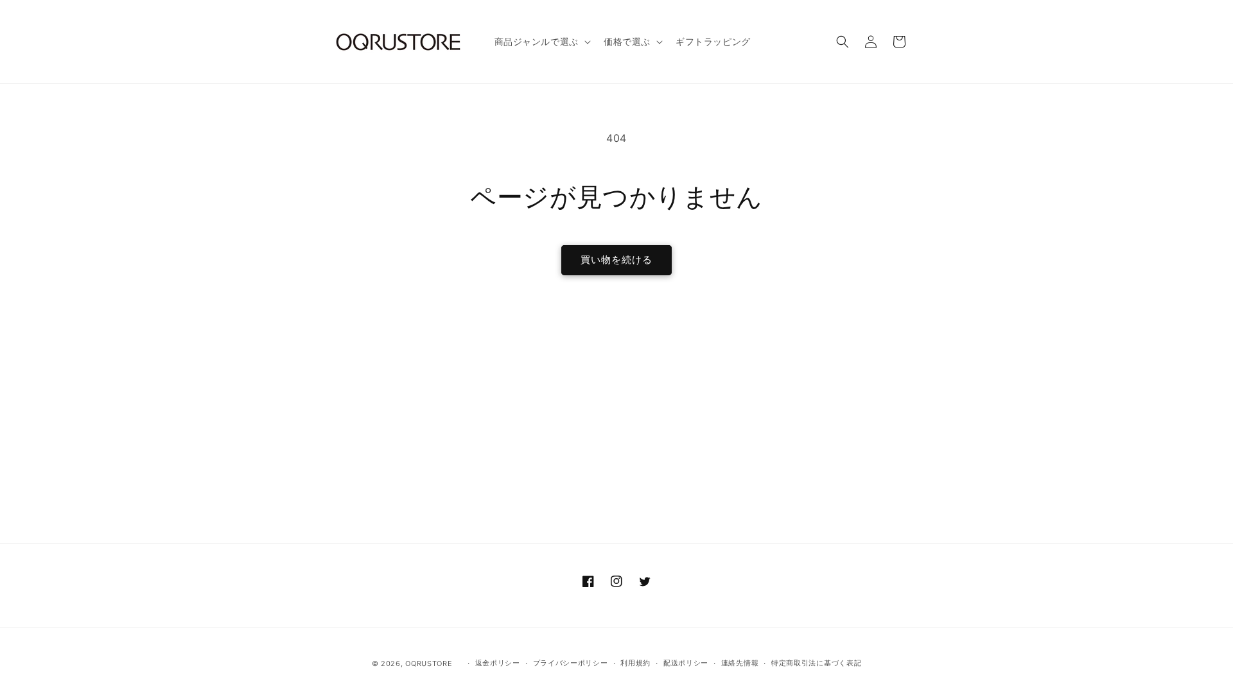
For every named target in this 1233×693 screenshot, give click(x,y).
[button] (541, 41)
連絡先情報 (740, 662)
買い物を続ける (616, 259)
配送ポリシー (685, 662)
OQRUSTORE (428, 663)
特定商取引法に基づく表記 (816, 662)
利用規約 (635, 662)
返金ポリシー (497, 662)
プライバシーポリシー (570, 662)
